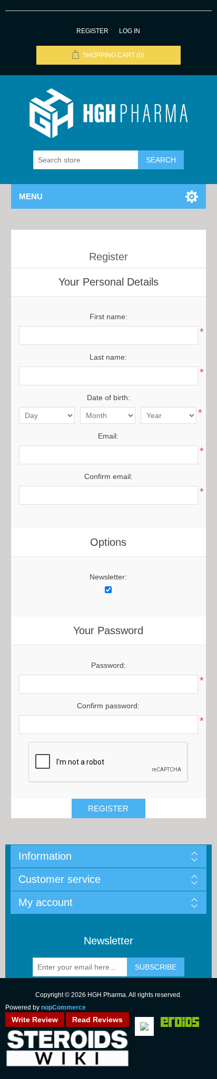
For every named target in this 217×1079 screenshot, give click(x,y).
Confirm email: (108, 476)
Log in (129, 31)
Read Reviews (97, 1019)
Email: (108, 436)
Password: (108, 665)
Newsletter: (108, 577)
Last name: (108, 357)
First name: (108, 316)
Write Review (35, 1019)
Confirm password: (108, 705)
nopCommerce (63, 1007)
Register (92, 31)
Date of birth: (108, 397)
